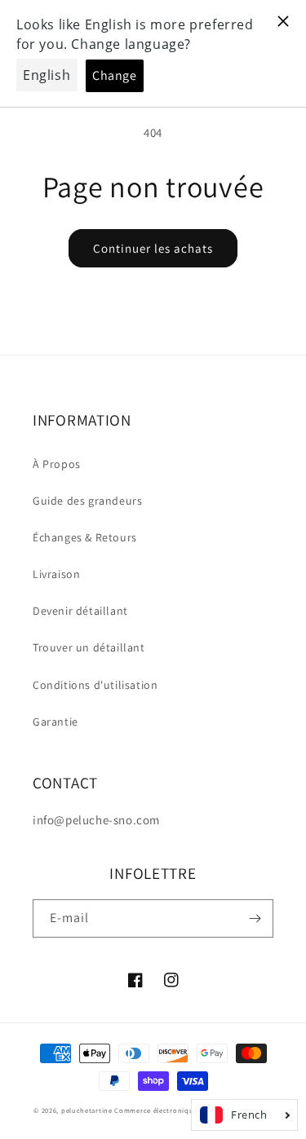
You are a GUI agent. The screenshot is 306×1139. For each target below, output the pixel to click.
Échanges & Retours (85, 537)
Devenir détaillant (80, 610)
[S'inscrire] (255, 918)
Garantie (55, 721)
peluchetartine (87, 1110)
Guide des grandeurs (87, 500)
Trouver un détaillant (89, 647)
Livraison (56, 574)
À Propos (57, 464)
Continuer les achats (153, 248)
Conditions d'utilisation (95, 685)
